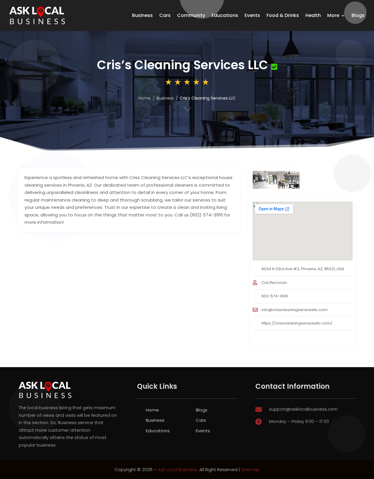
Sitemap (250, 469)
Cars (165, 15)
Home (144, 98)
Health (313, 15)
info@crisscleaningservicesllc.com (295, 310)
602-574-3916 (275, 296)
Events (252, 15)
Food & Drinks (282, 15)
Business (142, 15)
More (333, 15)
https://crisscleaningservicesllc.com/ (297, 323)
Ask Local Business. (178, 469)
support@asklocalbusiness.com (303, 409)
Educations (225, 15)
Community (191, 15)
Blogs (358, 15)
